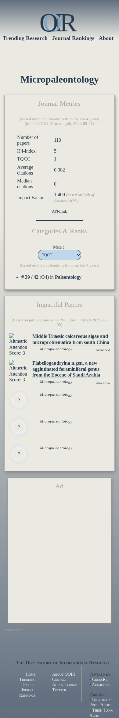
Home (30, 674)
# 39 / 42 (29, 277)
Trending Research (25, 38)
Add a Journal (65, 684)
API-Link (59, 211)
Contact (59, 679)
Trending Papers (27, 682)
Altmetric (101, 684)
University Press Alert (100, 702)
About (106, 38)
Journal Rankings (27, 692)
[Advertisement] (59, 559)
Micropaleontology (56, 349)
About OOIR (63, 674)
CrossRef (100, 679)
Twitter (59, 689)
